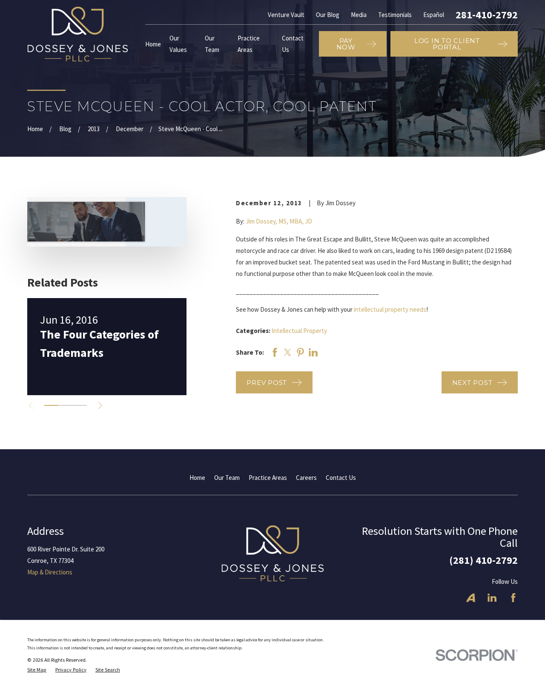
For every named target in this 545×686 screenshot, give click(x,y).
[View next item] (100, 405)
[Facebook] (513, 597)
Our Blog (327, 15)
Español (433, 15)
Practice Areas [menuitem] (249, 44)
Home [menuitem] (153, 44)
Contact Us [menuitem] (293, 44)
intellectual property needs (390, 309)
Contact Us (341, 478)
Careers (306, 478)
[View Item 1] (51, 405)
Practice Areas (268, 478)
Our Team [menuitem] (212, 44)
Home (197, 478)
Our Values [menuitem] (178, 44)
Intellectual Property (299, 331)
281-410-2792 (487, 15)
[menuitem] (36, 670)
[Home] (77, 34)
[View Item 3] (80, 405)
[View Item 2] (65, 405)
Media (359, 15)
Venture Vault (286, 15)
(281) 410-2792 (483, 560)
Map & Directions (49, 572)
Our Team (227, 478)
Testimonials (395, 15)
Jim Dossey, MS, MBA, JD (279, 221)
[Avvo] (470, 597)
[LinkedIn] (492, 597)
